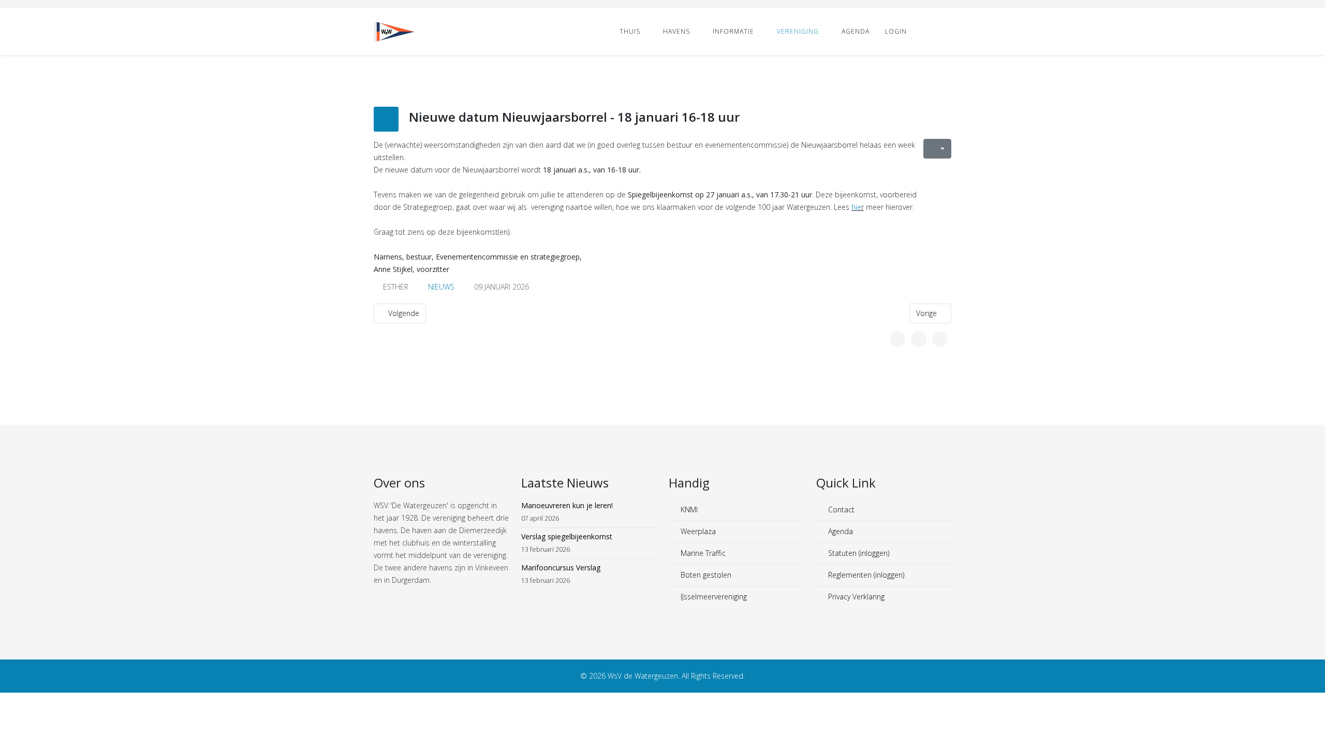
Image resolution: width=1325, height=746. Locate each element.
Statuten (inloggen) (857, 553)
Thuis (630, 31)
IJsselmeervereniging (713, 596)
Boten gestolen (705, 575)
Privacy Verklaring (855, 596)
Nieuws (441, 287)
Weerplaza (697, 531)
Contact (840, 509)
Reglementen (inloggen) (865, 575)
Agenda (856, 31)
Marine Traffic (702, 553)
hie (856, 207)
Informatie (733, 31)
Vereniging (798, 31)
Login (896, 31)
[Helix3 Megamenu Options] (947, 30)
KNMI (688, 509)
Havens (676, 31)
